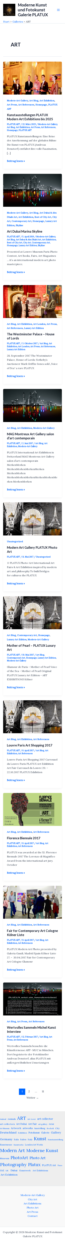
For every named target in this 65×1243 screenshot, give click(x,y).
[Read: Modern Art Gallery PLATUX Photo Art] (32, 518)
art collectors (7, 1124)
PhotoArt (19, 1157)
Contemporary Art (21, 221)
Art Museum (4, 1128)
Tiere (59, 1165)
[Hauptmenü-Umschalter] (58, 9)
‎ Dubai (13, 1170)
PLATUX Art (49, 1165)
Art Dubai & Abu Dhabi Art (28, 239)
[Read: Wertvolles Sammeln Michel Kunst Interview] (32, 998)
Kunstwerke (19, 1145)
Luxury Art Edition (28, 245)
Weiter (33, 1097)
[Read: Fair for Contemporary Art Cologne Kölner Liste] (32, 901)
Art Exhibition (47, 100)
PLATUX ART (25, 130)
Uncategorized (15, 541)
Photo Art (38, 1158)
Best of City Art (43, 217)
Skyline (19, 225)
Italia (16, 1139)
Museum (4, 1158)
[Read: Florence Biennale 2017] (32, 809)
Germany (6, 1139)
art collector (45, 1119)
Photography (13, 1164)
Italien (23, 1139)
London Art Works (34, 1144)
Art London (39, 324)
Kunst (40, 1139)
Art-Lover (31, 1119)
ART (21, 1118)
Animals (12, 1119)
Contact (33, 1215)
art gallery (42, 1124)
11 (43, 1091)
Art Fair (32, 1123)
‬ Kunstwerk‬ (25, 1170)
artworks (28, 1128)
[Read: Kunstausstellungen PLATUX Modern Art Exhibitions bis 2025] (32, 77)
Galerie (45, 1132)
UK (7, 1170)
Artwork (16, 1128)
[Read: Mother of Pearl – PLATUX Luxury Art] (32, 612)
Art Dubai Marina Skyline (24, 231)
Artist (51, 1124)
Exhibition (22, 1133)
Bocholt (50, 1128)
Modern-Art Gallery (17, 100)
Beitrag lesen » (16, 161)
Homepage (41, 104)
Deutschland (8, 1132)
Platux (34, 1164)
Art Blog (33, 100)
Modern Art (12, 1150)
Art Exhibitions (32, 1203)
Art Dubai (21, 1123)
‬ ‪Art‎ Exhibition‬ (9, 1174)
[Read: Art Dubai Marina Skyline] (32, 190)
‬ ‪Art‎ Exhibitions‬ (40, 1170)
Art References (26, 104)
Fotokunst (34, 1132)
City (57, 1128)
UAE (2, 1170)
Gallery (56, 1132)
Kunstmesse (6, 1144)
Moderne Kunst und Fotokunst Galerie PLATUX (33, 9)
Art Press (12, 104)
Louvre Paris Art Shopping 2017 (29, 745)
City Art (27, 242)
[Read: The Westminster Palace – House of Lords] (32, 301)
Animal (3, 1119)
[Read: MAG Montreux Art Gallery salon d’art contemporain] (32, 405)
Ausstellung (39, 1128)
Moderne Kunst (42, 1150)
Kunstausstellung (55, 1139)
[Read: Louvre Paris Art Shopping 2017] (32, 716)
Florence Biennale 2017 (23, 838)
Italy (30, 1139)
